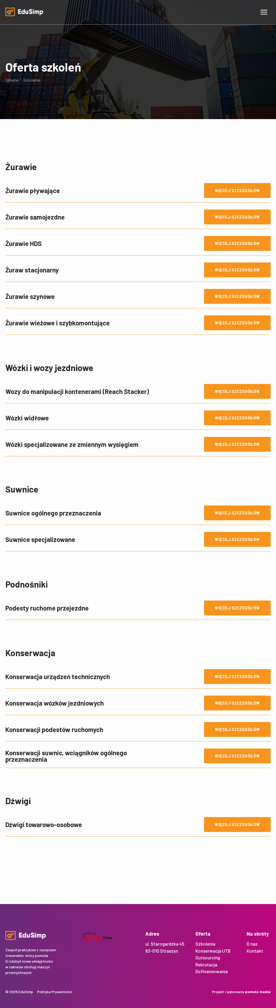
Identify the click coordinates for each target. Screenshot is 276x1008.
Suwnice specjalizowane (40, 539)
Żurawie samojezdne (35, 217)
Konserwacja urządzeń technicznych (57, 676)
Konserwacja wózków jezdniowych (54, 703)
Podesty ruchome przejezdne (47, 608)
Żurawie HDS (23, 243)
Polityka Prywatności (54, 991)
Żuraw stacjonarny (32, 270)
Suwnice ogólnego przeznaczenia (53, 513)
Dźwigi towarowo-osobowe (43, 824)
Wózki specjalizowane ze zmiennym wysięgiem (72, 444)
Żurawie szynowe (30, 296)
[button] (264, 12)
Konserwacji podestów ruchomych (54, 729)
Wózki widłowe (27, 418)
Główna (11, 80)
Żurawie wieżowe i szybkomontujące (57, 323)
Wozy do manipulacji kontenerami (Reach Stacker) (77, 391)
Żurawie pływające (32, 190)
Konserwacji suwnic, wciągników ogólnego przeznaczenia (66, 756)
